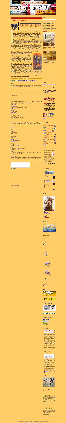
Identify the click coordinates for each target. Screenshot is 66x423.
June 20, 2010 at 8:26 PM (14, 141)
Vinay (11, 135)
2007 (44, 285)
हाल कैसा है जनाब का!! (47, 270)
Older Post (41, 183)
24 (51, 177)
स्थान (46, 92)
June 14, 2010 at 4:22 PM (14, 133)
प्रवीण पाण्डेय (12, 110)
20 (48, 177)
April (45, 278)
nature (46, 86)
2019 (44, 242)
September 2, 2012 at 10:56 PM (15, 149)
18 (46, 177)
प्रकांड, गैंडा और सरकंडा (47, 272)
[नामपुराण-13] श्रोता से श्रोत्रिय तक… (49, 275)
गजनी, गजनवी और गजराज (19, 20)
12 (48, 181)
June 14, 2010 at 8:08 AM (14, 104)
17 (45, 177)
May (45, 277)
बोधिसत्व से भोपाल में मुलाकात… (48, 265)
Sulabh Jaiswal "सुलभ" (13, 106)
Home (26, 183)
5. (46, 184)
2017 (44, 243)
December (46, 252)
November (46, 253)
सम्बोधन (32, 80)
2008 (44, 284)
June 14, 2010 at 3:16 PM (14, 129)
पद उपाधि (30, 80)
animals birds (25, 80)
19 (47, 177)
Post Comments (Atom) (16, 185)
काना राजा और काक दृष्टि (47, 274)
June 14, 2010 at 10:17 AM (14, 108)
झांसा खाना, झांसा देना (47, 266)
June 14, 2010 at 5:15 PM (14, 137)
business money (51, 84)
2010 (44, 251)
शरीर (46, 91)
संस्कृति (34, 80)
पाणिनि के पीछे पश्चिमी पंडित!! (48, 262)
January (46, 281)
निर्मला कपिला (12, 131)
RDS (11, 151)
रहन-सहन (49, 90)
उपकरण (51, 86)
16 (51, 181)
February (46, 280)
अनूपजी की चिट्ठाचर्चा (46, 319)
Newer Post (12, 183)
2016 (44, 244)
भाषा (45, 90)
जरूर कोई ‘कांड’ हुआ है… (47, 273)
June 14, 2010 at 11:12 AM (14, 112)
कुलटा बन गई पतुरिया (47, 264)
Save (43, 46)
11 (50, 176)
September (46, 255)
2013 (44, 247)
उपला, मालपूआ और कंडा (47, 263)
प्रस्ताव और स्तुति (46, 271)
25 (52, 177)
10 (49, 176)
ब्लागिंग (43, 90)
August (46, 256)
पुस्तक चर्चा (47, 89)
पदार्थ (43, 89)
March (45, 279)
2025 (44, 238)
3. (45, 184)
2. (44, 184)
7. (47, 184)
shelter (51, 86)
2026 (44, 237)
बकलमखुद (51, 89)
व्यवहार (54, 90)
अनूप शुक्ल (12, 139)
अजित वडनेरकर (51, 113)
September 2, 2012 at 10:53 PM (15, 145)
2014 (44, 246)
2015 (44, 245)
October (46, 254)
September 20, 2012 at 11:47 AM (15, 154)
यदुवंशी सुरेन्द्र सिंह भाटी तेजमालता (14, 156)
